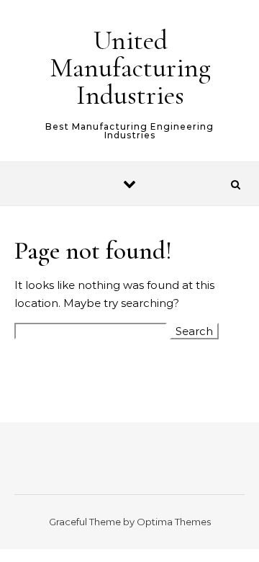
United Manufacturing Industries (130, 68)
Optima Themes (174, 521)
